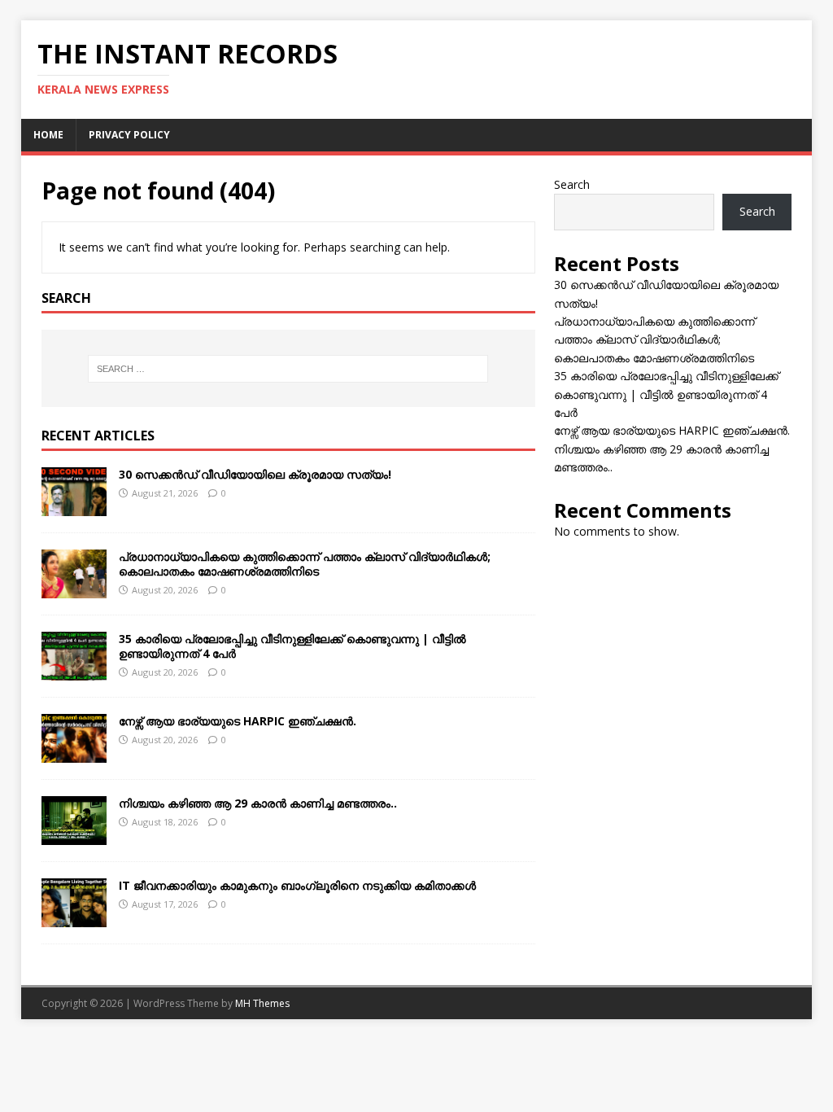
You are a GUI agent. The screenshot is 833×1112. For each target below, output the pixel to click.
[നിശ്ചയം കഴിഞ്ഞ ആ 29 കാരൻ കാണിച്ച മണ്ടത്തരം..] (74, 835)
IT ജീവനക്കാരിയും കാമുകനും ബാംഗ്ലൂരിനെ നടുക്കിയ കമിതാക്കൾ (297, 885)
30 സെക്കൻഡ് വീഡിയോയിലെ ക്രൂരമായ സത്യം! (255, 474)
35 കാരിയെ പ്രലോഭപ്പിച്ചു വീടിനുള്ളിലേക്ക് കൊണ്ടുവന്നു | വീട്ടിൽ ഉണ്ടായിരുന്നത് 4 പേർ (292, 646)
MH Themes (262, 1003)
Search (572, 184)
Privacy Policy (129, 135)
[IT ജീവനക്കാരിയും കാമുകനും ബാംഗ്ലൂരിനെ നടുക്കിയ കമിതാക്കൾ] (74, 918)
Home (48, 135)
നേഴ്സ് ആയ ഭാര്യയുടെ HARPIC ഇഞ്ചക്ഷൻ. (237, 721)
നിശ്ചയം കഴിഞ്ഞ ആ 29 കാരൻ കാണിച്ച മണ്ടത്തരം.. (258, 803)
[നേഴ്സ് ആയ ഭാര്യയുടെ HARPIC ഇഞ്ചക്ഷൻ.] (74, 753)
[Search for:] (288, 369)
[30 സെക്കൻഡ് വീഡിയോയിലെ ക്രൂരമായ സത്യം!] (74, 506)
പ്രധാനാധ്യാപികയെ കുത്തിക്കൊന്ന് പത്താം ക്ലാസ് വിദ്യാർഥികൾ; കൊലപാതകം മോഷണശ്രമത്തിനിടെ (305, 564)
